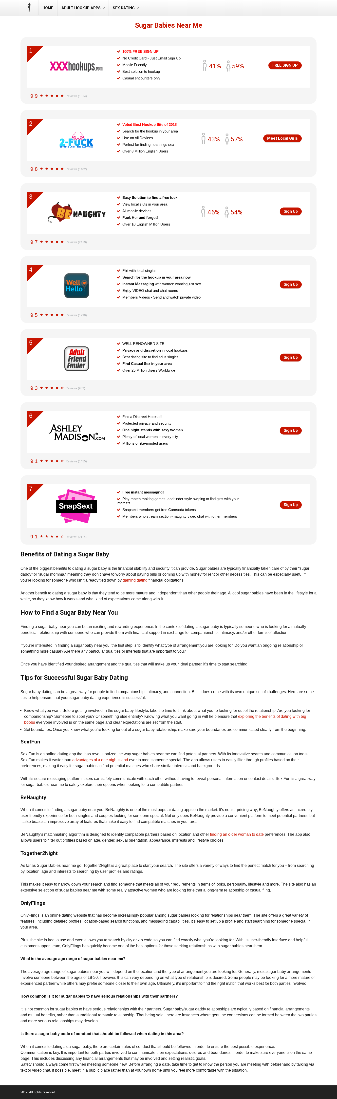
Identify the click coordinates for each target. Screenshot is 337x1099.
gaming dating (135, 580)
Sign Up (291, 211)
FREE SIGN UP (285, 65)
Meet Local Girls (282, 138)
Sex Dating (124, 8)
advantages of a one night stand (100, 760)
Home (47, 8)
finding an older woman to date (237, 834)
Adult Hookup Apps (81, 8)
